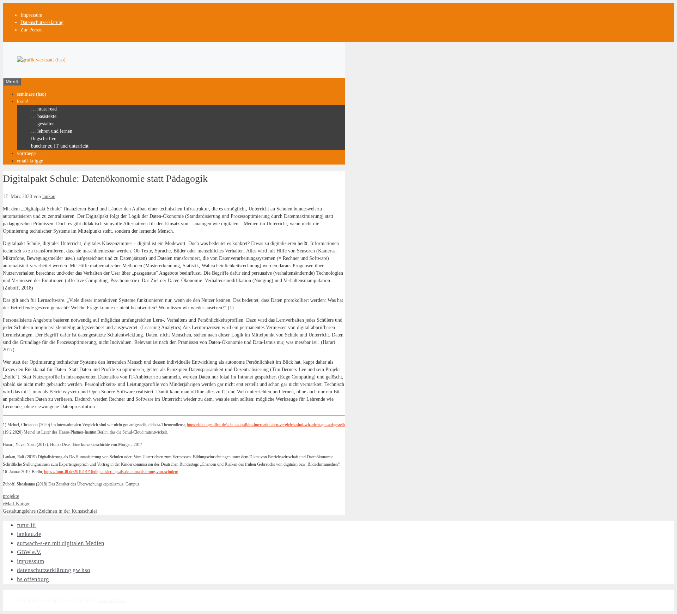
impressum (30, 561)
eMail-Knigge (16, 503)
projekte (11, 496)
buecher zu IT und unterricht (60, 146)
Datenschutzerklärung (41, 22)
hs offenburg (33, 579)
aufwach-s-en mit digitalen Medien (60, 543)
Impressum (31, 15)
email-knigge (30, 160)
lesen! (23, 101)
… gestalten (43, 123)
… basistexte (43, 116)
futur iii (26, 525)
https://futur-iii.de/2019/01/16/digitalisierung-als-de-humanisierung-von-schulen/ (111, 472)
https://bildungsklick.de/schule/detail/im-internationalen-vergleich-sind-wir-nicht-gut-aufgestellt (266, 425)
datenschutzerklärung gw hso (53, 570)
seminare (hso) (31, 94)
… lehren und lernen (51, 131)
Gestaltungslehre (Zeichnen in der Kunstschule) (50, 511)
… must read (44, 109)
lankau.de (29, 534)
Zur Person (31, 29)
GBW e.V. (29, 552)
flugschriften (43, 138)
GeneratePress (112, 600)
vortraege (26, 153)
